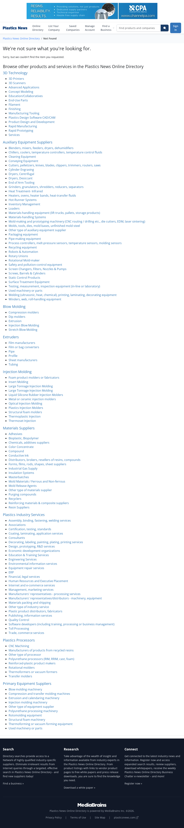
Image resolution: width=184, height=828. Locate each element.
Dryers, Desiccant (21, 178)
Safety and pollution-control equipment (35, 265)
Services (14, 135)
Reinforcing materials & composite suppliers (39, 503)
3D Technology (15, 72)
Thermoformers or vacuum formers (33, 672)
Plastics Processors (19, 640)
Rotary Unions (18, 256)
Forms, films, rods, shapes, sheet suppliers (37, 464)
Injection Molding (17, 371)
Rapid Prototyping (21, 131)
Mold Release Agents (23, 486)
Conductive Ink (19, 455)
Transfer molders (20, 676)
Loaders (14, 208)
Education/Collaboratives (26, 96)
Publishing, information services (30, 616)
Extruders (11, 337)
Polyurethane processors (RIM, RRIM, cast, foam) (41, 659)
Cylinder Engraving (21, 170)
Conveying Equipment (23, 161)
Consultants (17, 538)
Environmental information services (33, 564)
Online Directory (37, 28)
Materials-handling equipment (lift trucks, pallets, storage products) (54, 213)
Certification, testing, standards (30, 529)
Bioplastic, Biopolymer (24, 438)
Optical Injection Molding (25, 403)
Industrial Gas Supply (23, 468)
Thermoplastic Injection (25, 416)
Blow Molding (14, 306)
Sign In (175, 28)
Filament (14, 105)
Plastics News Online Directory (21, 38)
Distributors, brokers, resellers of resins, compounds (44, 460)
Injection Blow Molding (24, 325)
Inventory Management (24, 204)
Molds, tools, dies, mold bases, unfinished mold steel (44, 226)
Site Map (100, 817)
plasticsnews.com (125, 817)
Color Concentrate (21, 447)
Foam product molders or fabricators (34, 378)
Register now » (133, 783)
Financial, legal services (24, 577)
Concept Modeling (21, 92)
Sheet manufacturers (23, 360)
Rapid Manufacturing (23, 126)
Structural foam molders (25, 412)
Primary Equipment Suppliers (27, 683)
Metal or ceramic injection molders (32, 399)
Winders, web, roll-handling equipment (35, 299)
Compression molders (24, 312)
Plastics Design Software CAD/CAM (32, 118)
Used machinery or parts (25, 291)
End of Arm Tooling (21, 183)
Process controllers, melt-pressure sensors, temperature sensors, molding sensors (65, 243)
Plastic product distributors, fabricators (35, 611)
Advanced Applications (24, 87)
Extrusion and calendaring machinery (34, 698)
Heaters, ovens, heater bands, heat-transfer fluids (42, 196)
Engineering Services (23, 559)
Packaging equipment (23, 234)
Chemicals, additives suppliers (29, 443)
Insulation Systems (21, 473)
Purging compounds (22, 494)
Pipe (12, 351)
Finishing (15, 109)
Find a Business (106, 28)
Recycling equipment (23, 247)
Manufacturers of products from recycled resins (41, 650)
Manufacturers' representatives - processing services (44, 594)
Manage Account (90, 28)
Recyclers (15, 499)
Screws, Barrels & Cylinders (27, 273)
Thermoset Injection (22, 421)
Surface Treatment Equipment (29, 282)
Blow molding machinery (25, 689)
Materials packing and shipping (30, 603)
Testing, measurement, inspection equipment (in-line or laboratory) (54, 286)
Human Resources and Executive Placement (38, 581)
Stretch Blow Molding (23, 330)
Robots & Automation (23, 252)
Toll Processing (19, 628)
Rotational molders (22, 668)
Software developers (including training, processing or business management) (61, 624)
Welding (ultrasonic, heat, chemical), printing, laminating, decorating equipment (63, 295)
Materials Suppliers (19, 428)
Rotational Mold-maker (24, 260)
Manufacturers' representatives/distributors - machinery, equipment (55, 598)
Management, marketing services (31, 590)
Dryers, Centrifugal (21, 174)
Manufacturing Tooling (24, 113)
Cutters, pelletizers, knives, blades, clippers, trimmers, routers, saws (55, 165)
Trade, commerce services (26, 633)
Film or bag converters (24, 347)
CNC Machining (19, 646)
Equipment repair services (26, 568)
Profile (13, 356)
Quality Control (19, 620)
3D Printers (16, 79)
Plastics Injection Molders (26, 408)
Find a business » (13, 783)
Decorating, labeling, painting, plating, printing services (46, 542)
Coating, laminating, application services (36, 533)
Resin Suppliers (19, 507)
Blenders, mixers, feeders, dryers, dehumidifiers (41, 148)
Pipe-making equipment (25, 239)
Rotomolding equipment (25, 715)
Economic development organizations (34, 551)
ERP (11, 572)
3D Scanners (17, 83)
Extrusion (15, 321)
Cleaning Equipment (22, 157)
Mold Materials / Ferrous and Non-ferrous (37, 481)
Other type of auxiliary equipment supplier (37, 230)
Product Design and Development (32, 122)
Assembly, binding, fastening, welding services (40, 520)
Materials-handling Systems (27, 217)
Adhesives (15, 434)
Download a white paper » (79, 787)
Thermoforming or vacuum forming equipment (41, 724)
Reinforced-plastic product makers (32, 663)
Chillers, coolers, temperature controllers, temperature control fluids (55, 152)
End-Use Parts (18, 100)
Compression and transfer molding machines (39, 694)
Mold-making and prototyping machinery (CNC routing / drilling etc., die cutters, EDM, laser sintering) (77, 221)
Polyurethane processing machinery (33, 711)
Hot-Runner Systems (23, 200)
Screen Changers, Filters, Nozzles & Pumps (37, 269)
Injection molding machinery (28, 702)
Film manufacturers (22, 343)
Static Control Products (24, 278)
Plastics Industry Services (24, 514)
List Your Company (54, 28)
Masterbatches (19, 477)
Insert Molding (18, 382)
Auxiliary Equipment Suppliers (27, 142)
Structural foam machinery (27, 720)
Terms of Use (78, 817)
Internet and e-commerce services (32, 585)
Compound (16, 451)
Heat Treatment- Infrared (26, 191)
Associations (17, 525)
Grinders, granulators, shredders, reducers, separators (46, 187)
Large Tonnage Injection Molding (31, 386)
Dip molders (17, 317)
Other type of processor (25, 655)
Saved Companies (73, 28)
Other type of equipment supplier (31, 707)
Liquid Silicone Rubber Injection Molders (36, 395)
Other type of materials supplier (30, 490)
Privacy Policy (54, 817)
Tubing (13, 364)
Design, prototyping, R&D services (32, 546)
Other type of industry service (29, 607)
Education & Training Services (29, 555)
